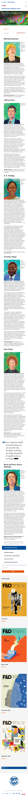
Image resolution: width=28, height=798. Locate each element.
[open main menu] (26, 2)
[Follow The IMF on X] (1, 2)
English (6, 29)
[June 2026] (14, 599)
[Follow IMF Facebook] (3, 2)
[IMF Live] (3, 5)
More (3, 768)
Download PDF (21, 33)
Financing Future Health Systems (12, 556)
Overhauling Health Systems (11, 562)
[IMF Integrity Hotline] (14, 2)
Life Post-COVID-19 (9, 559)
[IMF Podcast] (10, 2)
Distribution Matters (9, 552)
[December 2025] (14, 691)
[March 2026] (14, 645)
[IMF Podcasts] (16, 793)
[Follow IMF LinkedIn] (4, 2)
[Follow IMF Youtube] (9, 2)
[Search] (26, 6)
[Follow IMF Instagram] (6, 2)
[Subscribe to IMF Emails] (12, 2)
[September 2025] (14, 737)
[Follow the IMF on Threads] (7, 2)
